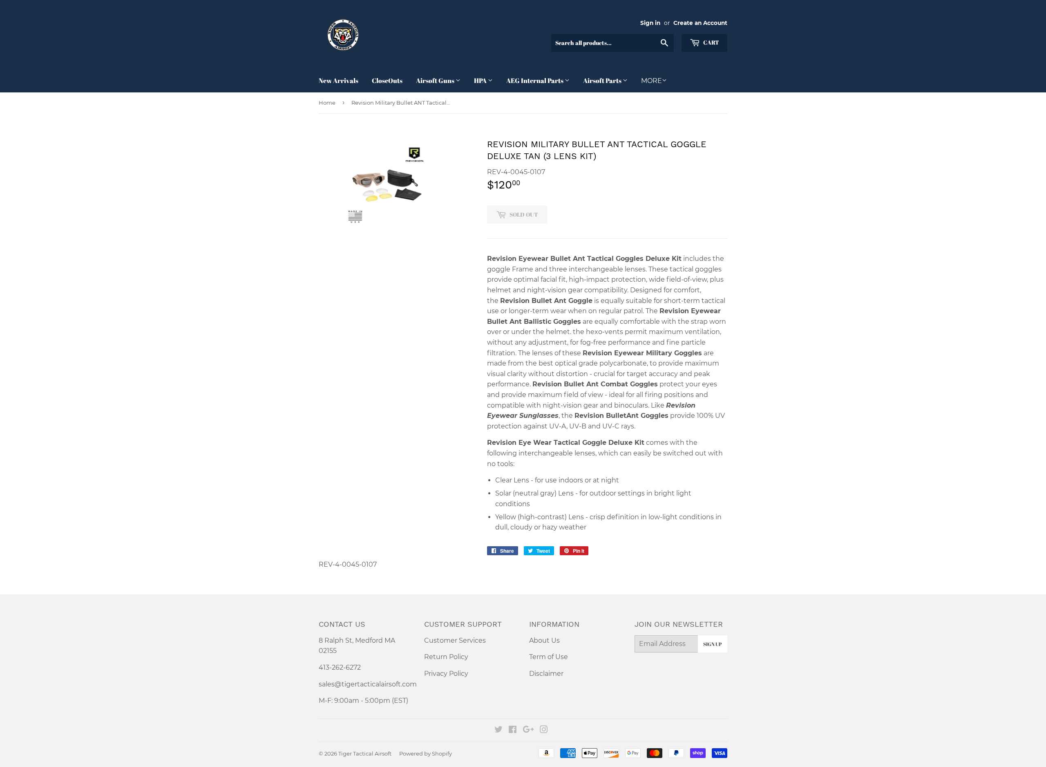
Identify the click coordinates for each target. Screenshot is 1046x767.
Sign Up (712, 644)
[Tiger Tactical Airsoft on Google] (528, 730)
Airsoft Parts (603, 80)
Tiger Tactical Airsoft (364, 753)
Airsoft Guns (436, 80)
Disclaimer (546, 673)
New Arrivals (338, 80)
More (651, 81)
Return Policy (446, 657)
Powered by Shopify (425, 753)
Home (327, 102)
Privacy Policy (446, 673)
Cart (710, 42)
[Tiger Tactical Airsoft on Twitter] (498, 730)
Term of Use (548, 657)
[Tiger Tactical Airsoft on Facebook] (512, 730)
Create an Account (700, 23)
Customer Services (455, 640)
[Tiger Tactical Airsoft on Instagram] (544, 730)
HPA (481, 80)
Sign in (650, 23)
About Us (544, 640)
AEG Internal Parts (535, 80)
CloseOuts (387, 80)
